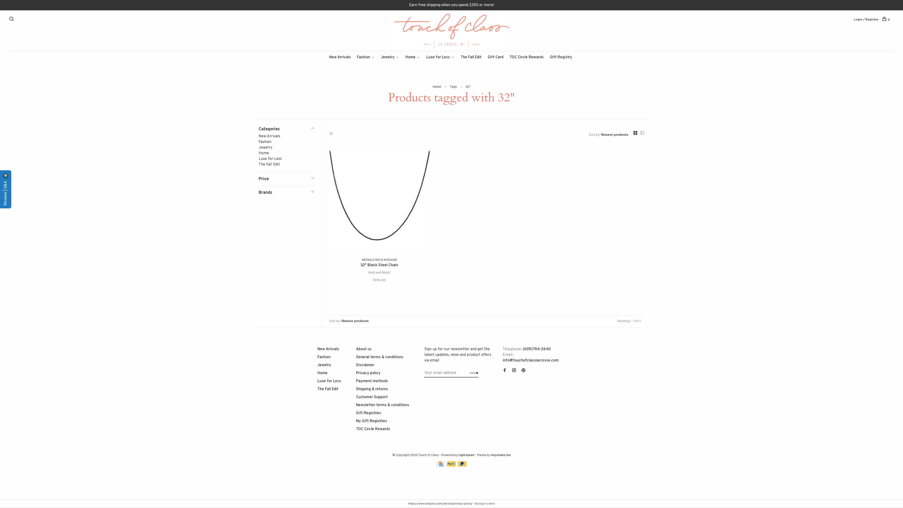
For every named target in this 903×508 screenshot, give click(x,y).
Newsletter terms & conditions (382, 405)
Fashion (363, 57)
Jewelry (388, 57)
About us (364, 349)
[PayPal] (452, 465)
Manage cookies (485, 504)
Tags (453, 87)
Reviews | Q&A (5, 193)
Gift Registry (561, 57)
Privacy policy (368, 373)
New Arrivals (340, 57)
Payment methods (372, 381)
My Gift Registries (371, 421)
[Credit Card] (441, 465)
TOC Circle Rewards (527, 57)
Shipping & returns (372, 389)
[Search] (12, 20)
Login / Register (866, 20)
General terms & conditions (379, 357)
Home (410, 57)
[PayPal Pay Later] (462, 465)
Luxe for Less (438, 57)
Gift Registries (368, 413)
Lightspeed (466, 455)
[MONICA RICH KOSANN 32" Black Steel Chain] (379, 202)
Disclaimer (365, 365)
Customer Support (372, 397)
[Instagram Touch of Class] (514, 371)
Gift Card (495, 57)
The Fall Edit (471, 57)
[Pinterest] (523, 371)
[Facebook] (505, 371)
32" (468, 87)
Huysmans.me (501, 455)
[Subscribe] (472, 373)
